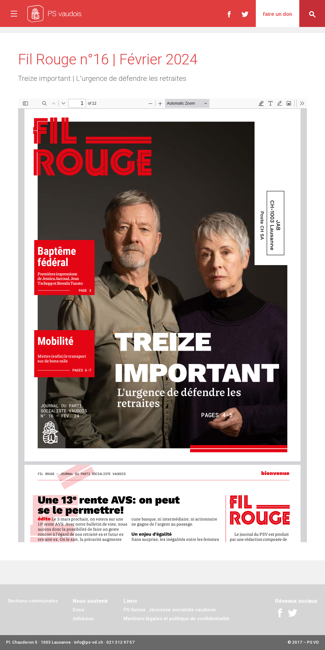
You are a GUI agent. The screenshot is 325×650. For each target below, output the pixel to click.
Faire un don (277, 14)
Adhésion (83, 618)
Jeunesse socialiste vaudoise (182, 610)
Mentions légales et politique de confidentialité (176, 618)
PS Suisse (134, 610)
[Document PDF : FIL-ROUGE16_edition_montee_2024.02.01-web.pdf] (162, 320)
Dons (78, 610)
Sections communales (33, 601)
